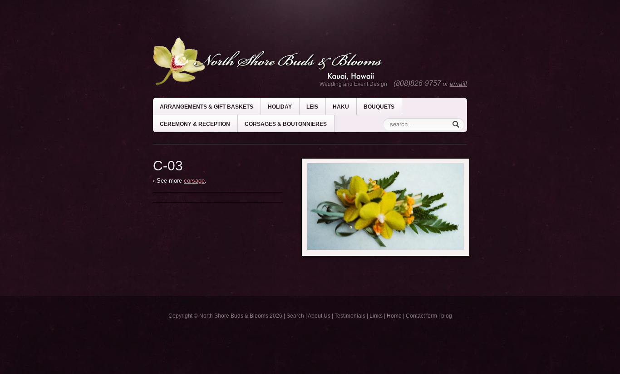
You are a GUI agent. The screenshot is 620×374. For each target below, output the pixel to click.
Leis (312, 107)
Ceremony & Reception (195, 124)
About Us (319, 316)
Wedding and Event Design (353, 84)
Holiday (280, 107)
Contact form (421, 316)
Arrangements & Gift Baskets (206, 107)
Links (376, 316)
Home (394, 316)
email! (458, 83)
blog (446, 316)
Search (295, 316)
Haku (341, 107)
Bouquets (379, 107)
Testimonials (350, 316)
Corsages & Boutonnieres (286, 124)
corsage (194, 180)
